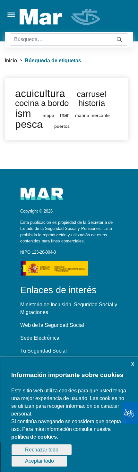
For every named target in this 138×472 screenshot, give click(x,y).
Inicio (11, 60)
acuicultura (40, 93)
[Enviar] (119, 39)
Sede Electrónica (39, 338)
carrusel (91, 94)
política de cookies (34, 437)
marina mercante (92, 115)
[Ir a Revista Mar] (60, 17)
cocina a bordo (42, 103)
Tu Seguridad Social (43, 351)
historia (91, 103)
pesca (29, 124)
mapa (48, 115)
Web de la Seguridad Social (52, 325)
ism (23, 113)
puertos (62, 126)
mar (64, 115)
